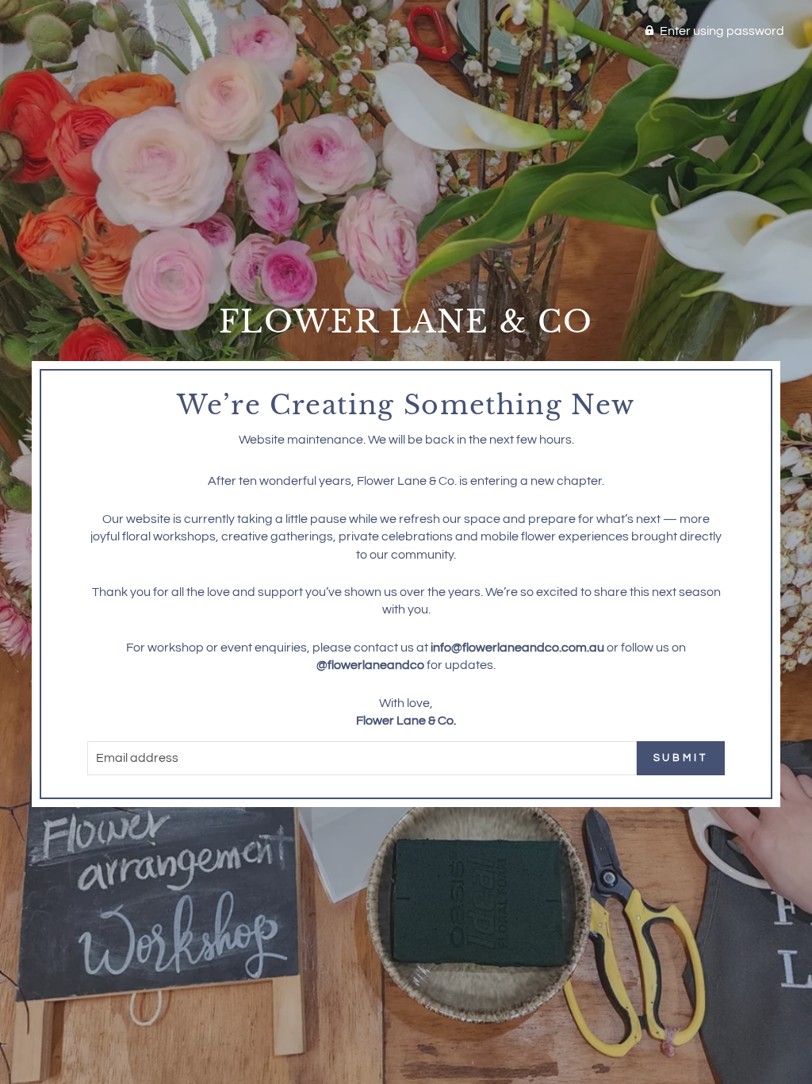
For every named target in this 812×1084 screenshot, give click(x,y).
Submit (680, 757)
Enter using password (722, 31)
